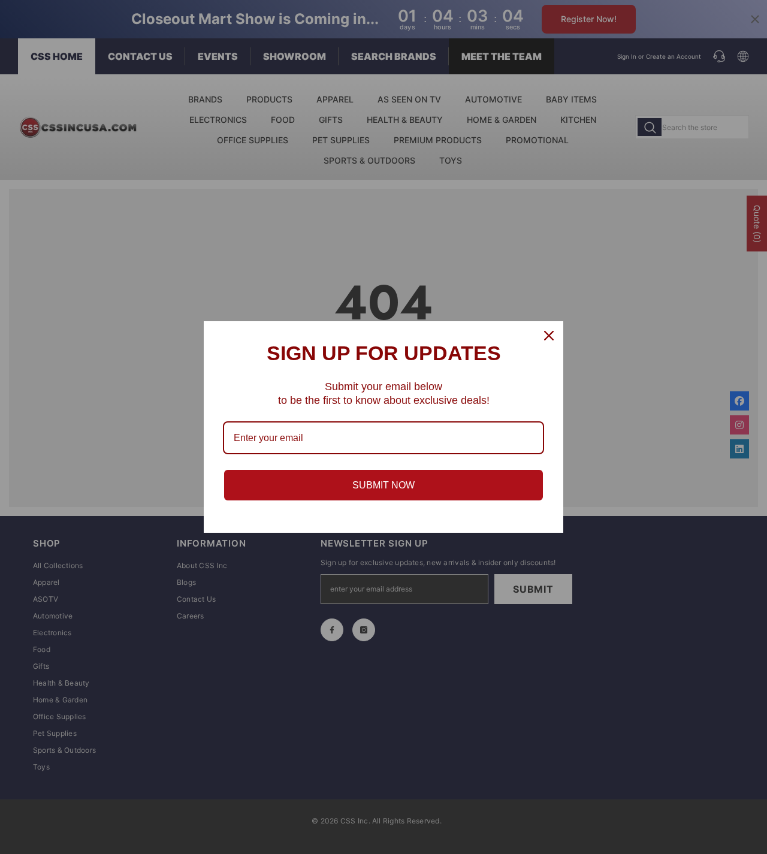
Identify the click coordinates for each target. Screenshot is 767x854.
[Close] (549, 335)
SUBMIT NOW (383, 485)
